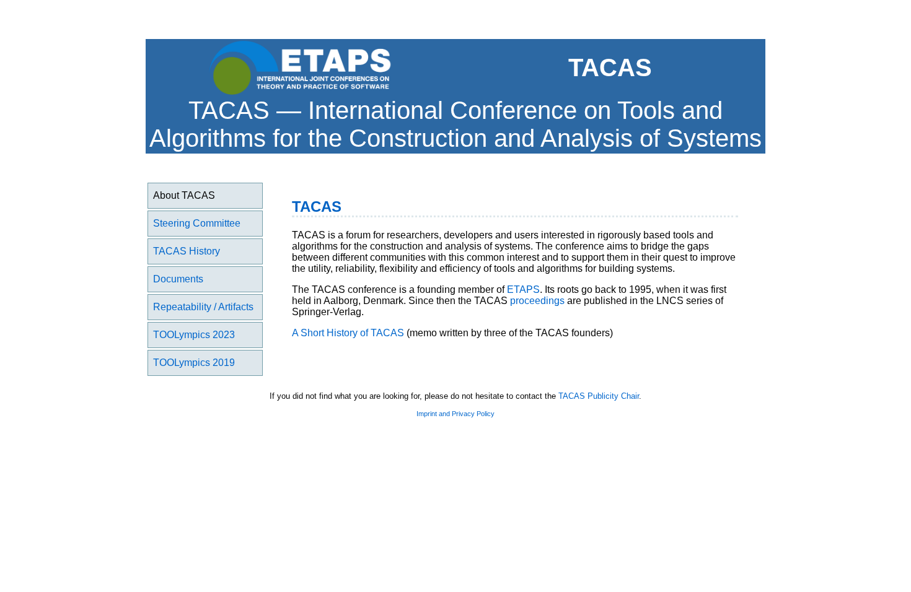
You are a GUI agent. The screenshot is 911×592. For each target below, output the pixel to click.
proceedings (537, 300)
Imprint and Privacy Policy (455, 413)
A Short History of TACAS (348, 333)
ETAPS (523, 289)
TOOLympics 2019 (194, 362)
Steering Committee (196, 223)
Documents (178, 279)
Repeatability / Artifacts (203, 307)
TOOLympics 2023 (194, 334)
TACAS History (186, 251)
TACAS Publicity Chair (598, 396)
